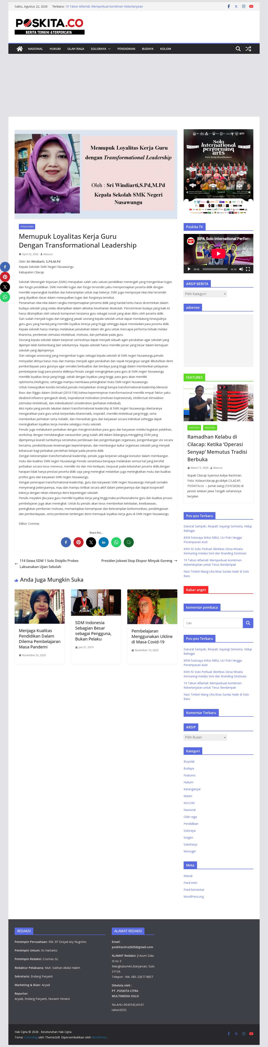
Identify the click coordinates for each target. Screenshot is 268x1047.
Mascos (48, 254)
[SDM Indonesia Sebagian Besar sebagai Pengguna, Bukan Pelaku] (96, 592)
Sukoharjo (190, 844)
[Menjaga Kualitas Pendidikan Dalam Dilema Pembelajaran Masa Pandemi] (40, 592)
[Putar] (189, 269)
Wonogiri (190, 851)
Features (194, 427)
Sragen (188, 837)
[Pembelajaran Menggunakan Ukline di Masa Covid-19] (152, 592)
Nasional (35, 49)
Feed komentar (194, 890)
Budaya (147, 49)
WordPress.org (194, 897)
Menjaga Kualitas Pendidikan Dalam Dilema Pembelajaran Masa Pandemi (40, 639)
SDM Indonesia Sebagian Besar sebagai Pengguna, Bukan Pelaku (93, 631)
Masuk (188, 876)
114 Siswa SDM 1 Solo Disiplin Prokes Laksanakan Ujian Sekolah (49, 563)
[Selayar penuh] (248, 269)
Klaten (188, 796)
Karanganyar (192, 789)
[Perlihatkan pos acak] (248, 49)
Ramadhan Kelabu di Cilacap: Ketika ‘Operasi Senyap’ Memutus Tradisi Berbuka (217, 448)
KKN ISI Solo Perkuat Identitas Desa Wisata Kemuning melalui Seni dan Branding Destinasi (102, 8)
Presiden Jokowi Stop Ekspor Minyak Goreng (136, 560)
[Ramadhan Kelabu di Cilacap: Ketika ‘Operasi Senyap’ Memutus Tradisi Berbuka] (218, 403)
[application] (218, 253)
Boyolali (189, 761)
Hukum (55, 49)
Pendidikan (126, 49)
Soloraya (98, 49)
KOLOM (165, 49)
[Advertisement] (134, 85)
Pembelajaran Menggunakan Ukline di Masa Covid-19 (152, 636)
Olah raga (75, 49)
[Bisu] (241, 269)
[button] (108, 49)
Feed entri (190, 883)
